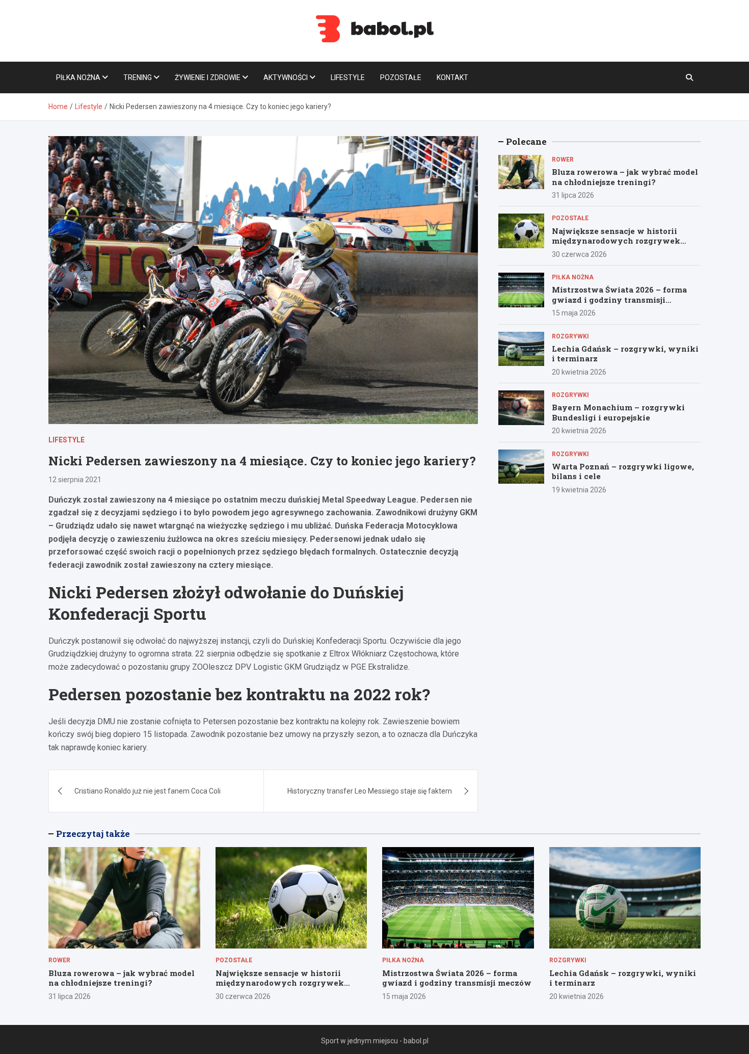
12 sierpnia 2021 (74, 480)
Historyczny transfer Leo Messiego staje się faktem (369, 791)
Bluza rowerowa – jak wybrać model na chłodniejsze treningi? (625, 177)
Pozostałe (400, 77)
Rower (563, 159)
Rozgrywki (570, 336)
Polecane (526, 141)
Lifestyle (348, 77)
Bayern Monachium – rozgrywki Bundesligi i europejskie (618, 412)
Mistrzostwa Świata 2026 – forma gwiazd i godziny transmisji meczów (619, 299)
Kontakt (452, 77)
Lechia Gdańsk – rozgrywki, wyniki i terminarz (625, 354)
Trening (137, 77)
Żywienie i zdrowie (207, 77)
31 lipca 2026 (573, 195)
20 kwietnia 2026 (579, 372)
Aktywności (285, 77)
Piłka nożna (78, 77)
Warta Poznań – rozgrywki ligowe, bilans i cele (623, 471)
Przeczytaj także (93, 833)
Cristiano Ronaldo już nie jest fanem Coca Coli (147, 791)
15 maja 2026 (574, 313)
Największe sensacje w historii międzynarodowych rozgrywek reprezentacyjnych (616, 241)
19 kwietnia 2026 (579, 490)
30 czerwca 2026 (579, 254)
